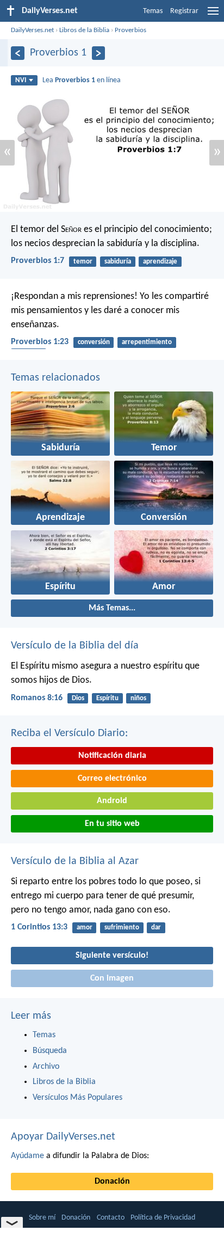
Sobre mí (42, 1218)
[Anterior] (17, 53)
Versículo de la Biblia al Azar (75, 861)
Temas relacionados (55, 377)
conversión (94, 342)
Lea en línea (81, 80)
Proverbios (130, 30)
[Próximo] (98, 53)
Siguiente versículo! (112, 955)
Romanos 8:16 (37, 698)
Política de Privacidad (162, 1218)
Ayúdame (27, 1156)
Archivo (46, 1066)
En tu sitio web (112, 823)
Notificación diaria (112, 755)
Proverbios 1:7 (37, 260)
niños (138, 698)
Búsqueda (50, 1050)
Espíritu (107, 698)
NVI (20, 80)
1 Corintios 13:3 (39, 927)
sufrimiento (121, 927)
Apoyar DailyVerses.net (63, 1136)
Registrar (184, 11)
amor (84, 927)
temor (82, 261)
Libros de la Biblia (84, 30)
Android (112, 801)
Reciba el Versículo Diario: (69, 733)
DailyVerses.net (32, 30)
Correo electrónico (112, 778)
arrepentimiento (147, 342)
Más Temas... (112, 608)
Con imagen (112, 978)
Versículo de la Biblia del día (75, 645)
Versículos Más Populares (77, 1097)
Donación (112, 1181)
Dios (78, 698)
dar (156, 927)
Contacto (111, 1218)
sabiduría (117, 261)
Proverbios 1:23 (40, 342)
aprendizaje (160, 261)
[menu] (213, 15)
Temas (153, 11)
